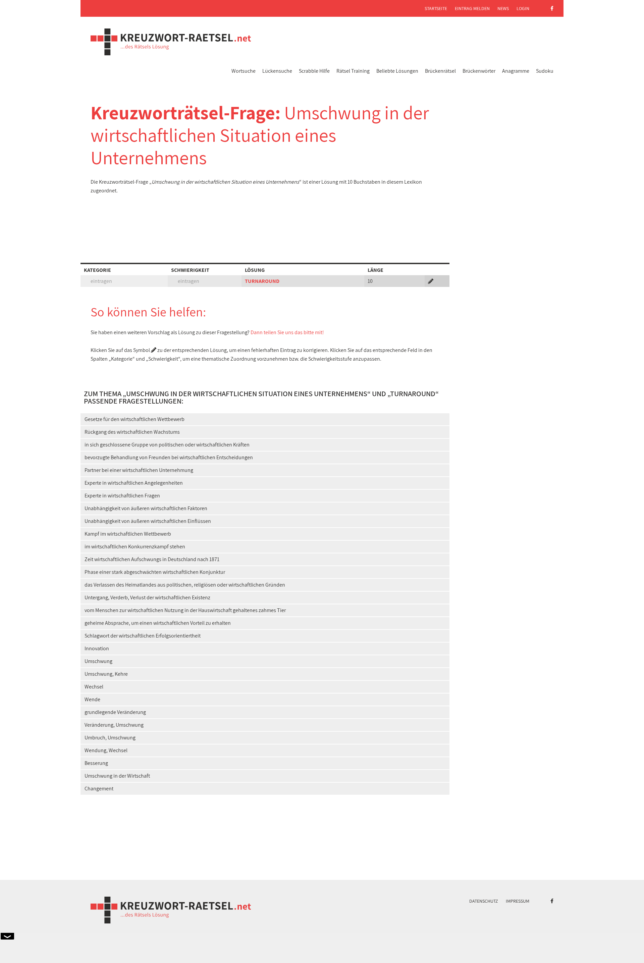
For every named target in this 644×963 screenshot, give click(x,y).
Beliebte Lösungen (397, 70)
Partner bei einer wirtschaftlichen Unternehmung (139, 470)
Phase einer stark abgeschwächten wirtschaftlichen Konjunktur (155, 572)
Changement (99, 788)
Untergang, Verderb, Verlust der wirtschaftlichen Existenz (147, 597)
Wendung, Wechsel (106, 750)
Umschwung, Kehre (106, 673)
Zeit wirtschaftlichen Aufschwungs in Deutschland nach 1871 (152, 559)
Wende (92, 699)
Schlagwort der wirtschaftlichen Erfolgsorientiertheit (143, 635)
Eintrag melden (472, 8)
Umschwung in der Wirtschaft (117, 775)
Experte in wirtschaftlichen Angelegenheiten (134, 482)
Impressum (517, 901)
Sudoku (544, 70)
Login (523, 8)
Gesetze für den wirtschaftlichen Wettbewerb (134, 419)
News (503, 8)
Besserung (96, 763)
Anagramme (515, 70)
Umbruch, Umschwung (110, 737)
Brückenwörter (479, 70)
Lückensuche (277, 70)
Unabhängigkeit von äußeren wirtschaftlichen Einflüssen (148, 521)
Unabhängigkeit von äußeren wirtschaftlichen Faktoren (146, 508)
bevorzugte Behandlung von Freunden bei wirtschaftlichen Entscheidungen (169, 457)
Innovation (97, 648)
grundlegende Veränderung (115, 712)
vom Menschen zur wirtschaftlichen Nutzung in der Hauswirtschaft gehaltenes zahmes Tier (185, 610)
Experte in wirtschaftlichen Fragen (122, 495)
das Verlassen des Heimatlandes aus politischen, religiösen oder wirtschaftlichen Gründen (185, 584)
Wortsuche (243, 70)
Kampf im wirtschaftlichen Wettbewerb (128, 533)
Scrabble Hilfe (314, 70)
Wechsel (94, 686)
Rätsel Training (353, 70)
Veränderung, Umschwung (114, 724)
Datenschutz (483, 901)
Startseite (436, 8)
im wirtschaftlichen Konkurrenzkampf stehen (135, 546)
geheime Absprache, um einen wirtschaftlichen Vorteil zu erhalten (158, 622)
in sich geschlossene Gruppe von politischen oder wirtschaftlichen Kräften (167, 444)
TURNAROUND (262, 281)
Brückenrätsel (440, 70)
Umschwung (98, 661)
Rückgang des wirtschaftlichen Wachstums (132, 431)
